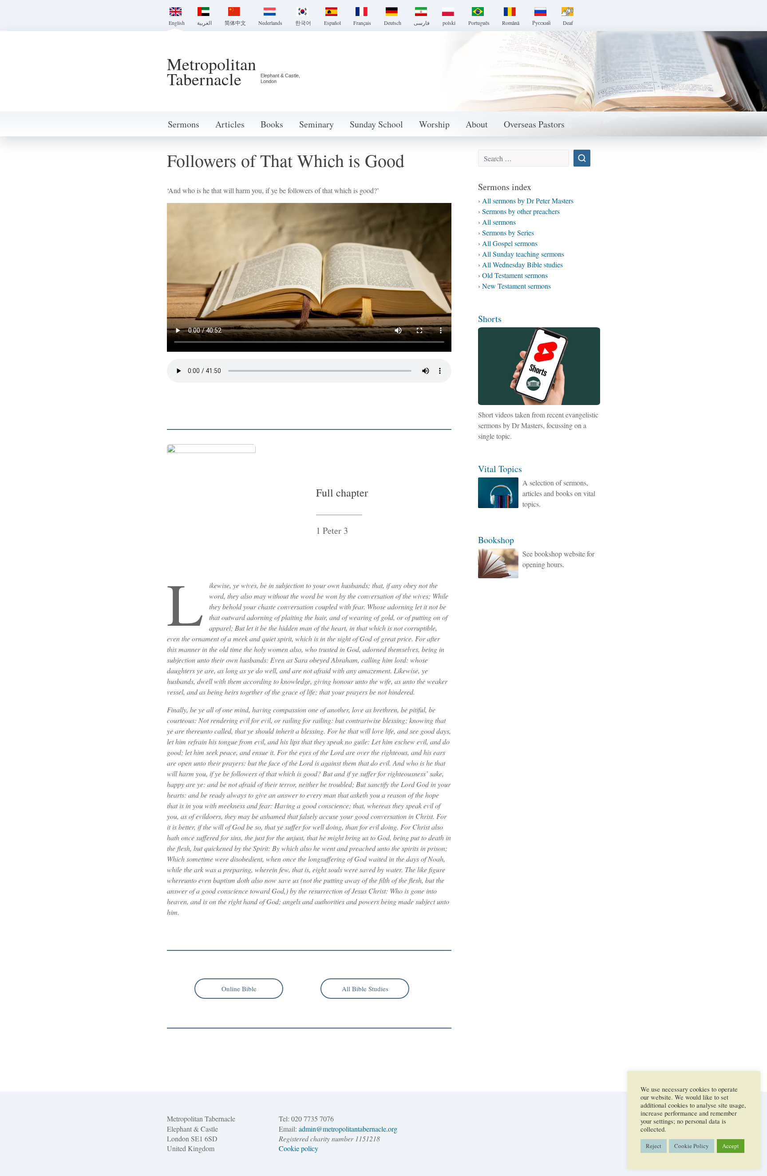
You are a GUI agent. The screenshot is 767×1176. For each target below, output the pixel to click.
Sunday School (376, 124)
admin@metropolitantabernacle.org (348, 1128)
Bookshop (496, 540)
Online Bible (239, 988)
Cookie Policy (691, 1146)
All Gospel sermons (510, 243)
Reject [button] (653, 1146)
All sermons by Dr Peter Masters (527, 200)
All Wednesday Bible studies (522, 264)
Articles (230, 124)
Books (272, 124)
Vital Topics (500, 469)
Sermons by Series (508, 232)
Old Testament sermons (515, 275)
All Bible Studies (365, 988)
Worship (434, 124)
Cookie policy (298, 1148)
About (477, 124)
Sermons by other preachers (521, 211)
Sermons (183, 124)
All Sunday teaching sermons (523, 253)
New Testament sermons (516, 285)
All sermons (499, 221)
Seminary (316, 124)
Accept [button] (730, 1146)
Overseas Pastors (534, 124)
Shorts (490, 319)
